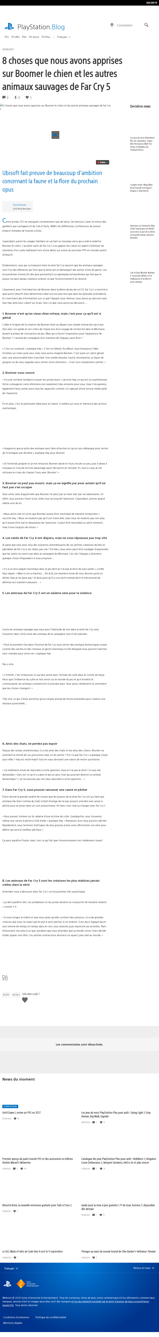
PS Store (34, 36)
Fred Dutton (19, 204)
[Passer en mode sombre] (112, 25)
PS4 (24, 36)
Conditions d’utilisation (16, 1317)
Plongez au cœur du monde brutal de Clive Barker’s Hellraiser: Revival (118, 1251)
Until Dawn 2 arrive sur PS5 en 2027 (21, 1112)
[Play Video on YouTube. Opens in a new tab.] (102, 162)
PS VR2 (15, 36)
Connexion (124, 25)
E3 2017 (6, 994)
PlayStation (41, 26)
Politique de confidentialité (50, 1317)
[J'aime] (15, 1118)
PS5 (7, 36)
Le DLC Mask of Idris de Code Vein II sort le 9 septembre (32, 1251)
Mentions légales (12, 1322)
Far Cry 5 (16, 994)
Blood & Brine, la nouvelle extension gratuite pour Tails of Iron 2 (37, 1205)
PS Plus (46, 36)
